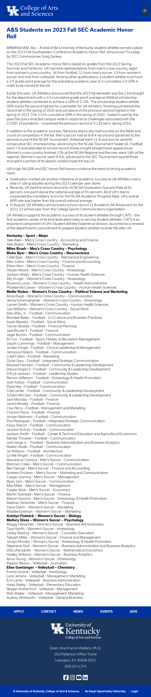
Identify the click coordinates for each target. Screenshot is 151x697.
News (78, 611)
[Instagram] (72, 677)
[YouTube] (78, 677)
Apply (19, 611)
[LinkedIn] (85, 677)
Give (133, 611)
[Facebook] (66, 677)
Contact (48, 611)
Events (106, 611)
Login (134, 691)
